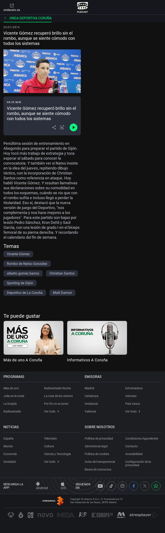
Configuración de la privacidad (138, 463)
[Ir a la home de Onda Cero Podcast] (82, 7)
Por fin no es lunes (56, 403)
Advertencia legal (96, 446)
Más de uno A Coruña (22, 360)
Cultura (49, 446)
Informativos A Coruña (87, 360)
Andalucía (91, 403)
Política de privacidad (99, 438)
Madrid (89, 388)
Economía (10, 454)
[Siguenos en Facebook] (133, 485)
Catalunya (91, 396)
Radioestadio (12, 411)
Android (42, 488)
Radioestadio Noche (57, 388)
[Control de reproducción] (73, 127)
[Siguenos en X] (144, 485)
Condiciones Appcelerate (141, 438)
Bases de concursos (98, 469)
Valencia (90, 411)
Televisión (50, 438)
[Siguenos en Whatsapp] (155, 485)
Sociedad (9, 461)
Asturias (130, 396)
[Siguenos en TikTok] (111, 485)
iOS (63, 488)
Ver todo (49, 411)
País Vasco (132, 403)
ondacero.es (11, 10)
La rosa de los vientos (58, 396)
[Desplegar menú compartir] (54, 127)
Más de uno (11, 388)
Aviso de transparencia (100, 461)
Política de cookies (97, 454)
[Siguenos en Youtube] (100, 485)
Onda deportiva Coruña (30, 18)
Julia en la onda (13, 396)
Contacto (131, 446)
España (8, 438)
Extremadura (134, 388)
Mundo (8, 446)
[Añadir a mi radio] (62, 127)
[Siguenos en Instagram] (122, 485)
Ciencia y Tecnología (57, 454)
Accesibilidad (134, 454)
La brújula (10, 403)
